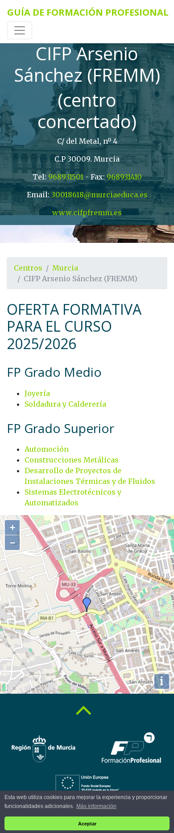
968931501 (65, 176)
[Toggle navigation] (19, 30)
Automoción (47, 449)
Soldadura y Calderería (65, 404)
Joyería (37, 393)
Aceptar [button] (87, 823)
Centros (28, 267)
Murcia (65, 267)
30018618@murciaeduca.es (99, 194)
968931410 (124, 176)
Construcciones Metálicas (72, 459)
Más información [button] (96, 806)
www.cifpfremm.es (87, 212)
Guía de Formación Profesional (88, 12)
